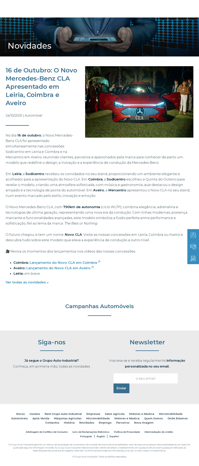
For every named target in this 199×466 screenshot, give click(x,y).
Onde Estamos (178, 418)
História (69, 422)
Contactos (52, 422)
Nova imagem (144, 422)
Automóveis (19, 418)
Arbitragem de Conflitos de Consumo (47, 432)
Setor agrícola (115, 413)
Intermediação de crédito (159, 432)
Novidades (86, 422)
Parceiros (122, 422)
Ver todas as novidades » (27, 282)
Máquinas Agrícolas (68, 418)
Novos (20, 413)
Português (86, 436)
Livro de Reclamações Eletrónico (90, 432)
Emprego (105, 422)
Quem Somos (153, 418)
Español (114, 436)
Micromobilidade (170, 413)
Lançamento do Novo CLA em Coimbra (63, 263)
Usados (35, 413)
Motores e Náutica (141, 413)
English (101, 436)
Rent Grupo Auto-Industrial (63, 413)
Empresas (93, 413)
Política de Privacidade (127, 432)
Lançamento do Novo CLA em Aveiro (58, 268)
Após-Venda (40, 418)
